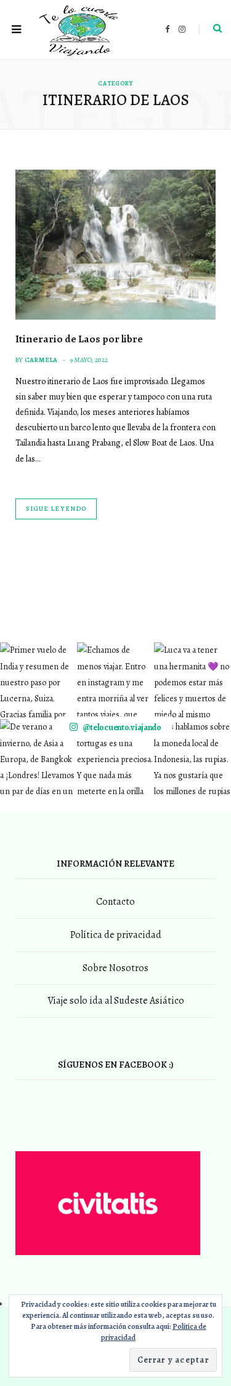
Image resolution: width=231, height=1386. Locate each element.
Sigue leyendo (56, 508)
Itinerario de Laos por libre (79, 338)
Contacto (115, 901)
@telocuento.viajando (121, 727)
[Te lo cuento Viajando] (80, 29)
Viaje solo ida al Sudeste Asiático (115, 1000)
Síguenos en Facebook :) (116, 1064)
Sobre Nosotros (115, 968)
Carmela (41, 359)
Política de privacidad (115, 935)
